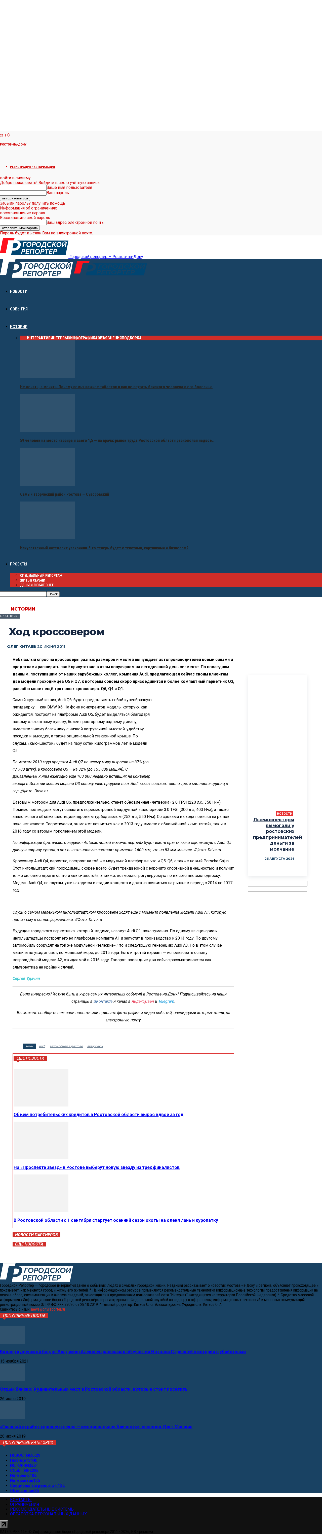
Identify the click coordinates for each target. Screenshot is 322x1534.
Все (23, 338)
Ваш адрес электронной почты (76, 222)
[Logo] (37, 276)
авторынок (95, 1046)
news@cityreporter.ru (48, 1309)
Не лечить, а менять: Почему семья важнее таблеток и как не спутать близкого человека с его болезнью (116, 386)
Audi (42, 1046)
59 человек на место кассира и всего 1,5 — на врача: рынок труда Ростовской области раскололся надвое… (117, 440)
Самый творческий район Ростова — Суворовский (64, 494)
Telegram (166, 1001)
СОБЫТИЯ (19, 309)
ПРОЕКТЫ (18, 564)
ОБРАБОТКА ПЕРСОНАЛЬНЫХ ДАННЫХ (48, 1514)
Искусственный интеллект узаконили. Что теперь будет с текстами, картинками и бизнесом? (104, 548)
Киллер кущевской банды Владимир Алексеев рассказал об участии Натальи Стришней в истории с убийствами (123, 1351)
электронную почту (123, 1020)
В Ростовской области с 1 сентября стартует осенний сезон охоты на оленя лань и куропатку (116, 1220)
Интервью (60, 338)
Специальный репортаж (41, 576)
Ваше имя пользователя (69, 187)
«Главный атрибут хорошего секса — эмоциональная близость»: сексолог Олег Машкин (96, 1426)
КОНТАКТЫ (21, 1499)
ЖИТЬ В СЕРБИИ (32, 580)
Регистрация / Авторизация (32, 167)
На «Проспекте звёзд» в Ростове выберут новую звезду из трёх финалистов (97, 1167)
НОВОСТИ (18, 291)
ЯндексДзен (143, 1001)
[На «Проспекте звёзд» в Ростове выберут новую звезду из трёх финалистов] (41, 1158)
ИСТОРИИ (18, 326)
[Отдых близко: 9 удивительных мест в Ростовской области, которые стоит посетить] (12, 1379)
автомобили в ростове (66, 1046)
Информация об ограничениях (28, 208)
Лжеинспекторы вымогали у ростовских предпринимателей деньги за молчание (277, 834)
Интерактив (39, 338)
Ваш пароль (58, 192)
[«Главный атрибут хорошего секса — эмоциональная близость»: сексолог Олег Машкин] (12, 1417)
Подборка (132, 338)
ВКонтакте (103, 1001)
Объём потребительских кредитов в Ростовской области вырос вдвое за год (98, 1114)
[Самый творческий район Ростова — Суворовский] (47, 484)
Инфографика (84, 338)
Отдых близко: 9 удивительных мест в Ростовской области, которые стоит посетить (93, 1389)
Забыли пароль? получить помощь (32, 203)
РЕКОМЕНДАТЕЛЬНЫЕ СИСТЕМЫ (42, 1509)
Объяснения (110, 338)
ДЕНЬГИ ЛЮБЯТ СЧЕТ (37, 585)
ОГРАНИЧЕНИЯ (24, 1504)
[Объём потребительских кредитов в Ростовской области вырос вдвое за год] (41, 1105)
